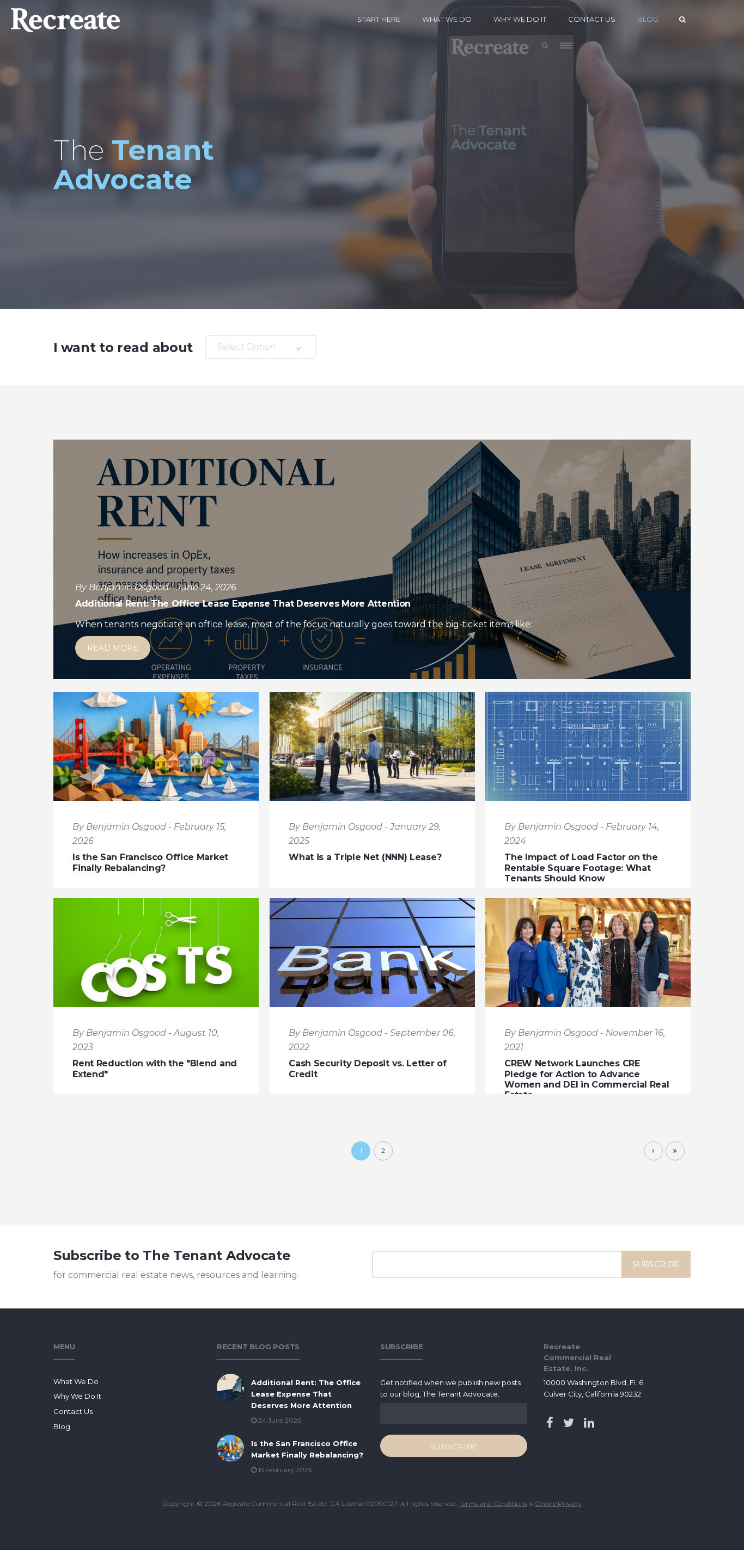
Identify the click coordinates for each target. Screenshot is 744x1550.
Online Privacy (558, 1503)
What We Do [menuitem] (447, 19)
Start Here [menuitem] (378, 19)
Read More (112, 648)
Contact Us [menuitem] (591, 19)
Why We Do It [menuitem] (519, 19)
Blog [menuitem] (647, 19)
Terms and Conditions (493, 1503)
